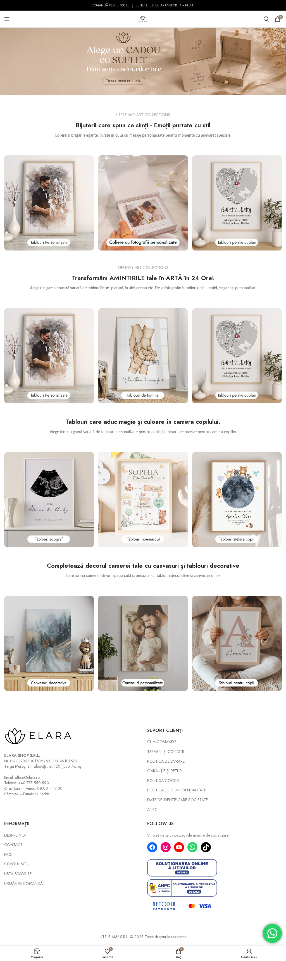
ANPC (152, 809)
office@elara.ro (27, 777)
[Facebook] (152, 847)
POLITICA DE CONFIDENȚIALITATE (176, 790)
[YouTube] (179, 847)
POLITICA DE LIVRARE (166, 761)
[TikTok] (206, 847)
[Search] (266, 19)
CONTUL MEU (16, 864)
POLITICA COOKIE (163, 780)
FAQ (8, 854)
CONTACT (13, 844)
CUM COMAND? (161, 742)
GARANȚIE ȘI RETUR (164, 771)
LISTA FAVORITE (18, 873)
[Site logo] (143, 18)
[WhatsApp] (192, 847)
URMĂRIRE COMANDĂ (23, 883)
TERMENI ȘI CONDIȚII (165, 751)
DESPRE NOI (15, 835)
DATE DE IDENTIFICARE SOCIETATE (177, 800)
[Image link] (49, 202)
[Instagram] (166, 847)
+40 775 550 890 (33, 783)
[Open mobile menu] (7, 19)
